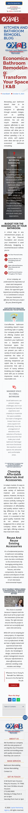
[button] (10, 699)
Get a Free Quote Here (14, 3)
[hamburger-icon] (24, 18)
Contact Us (14, 685)
